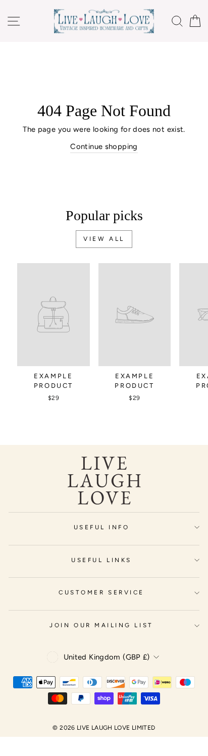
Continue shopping (103, 146)
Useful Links (101, 560)
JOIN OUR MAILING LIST (101, 625)
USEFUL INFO (102, 527)
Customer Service (101, 592)
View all (104, 238)
